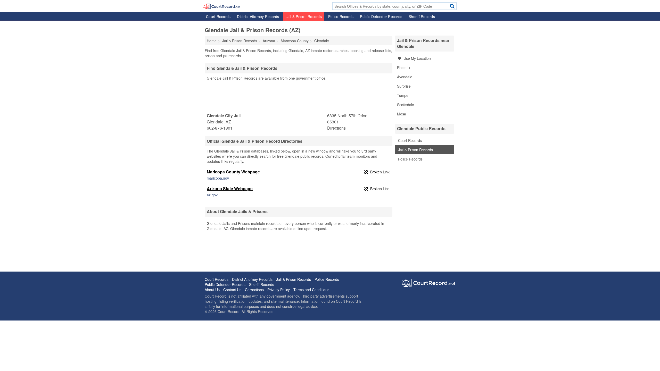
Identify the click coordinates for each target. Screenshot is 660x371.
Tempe (402, 95)
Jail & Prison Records (304, 16)
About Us (212, 289)
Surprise (404, 86)
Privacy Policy (278, 289)
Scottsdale (405, 104)
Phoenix (403, 67)
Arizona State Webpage (230, 188)
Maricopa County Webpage (233, 172)
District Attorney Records (258, 16)
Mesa (401, 113)
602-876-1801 (220, 128)
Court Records (218, 16)
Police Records (341, 16)
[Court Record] (221, 6)
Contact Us (232, 289)
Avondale (404, 76)
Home (212, 40)
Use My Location (416, 58)
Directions (336, 128)
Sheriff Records (422, 16)
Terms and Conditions (311, 289)
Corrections (254, 289)
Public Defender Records (381, 16)
